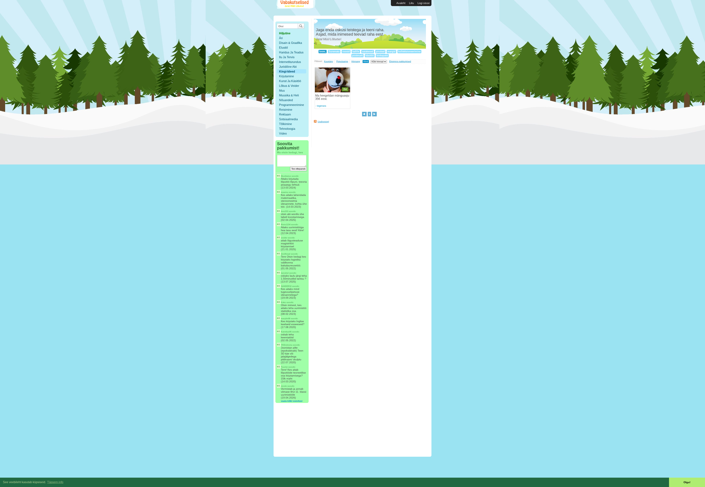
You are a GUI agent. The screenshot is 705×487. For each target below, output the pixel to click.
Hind (365, 61)
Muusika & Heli (289, 95)
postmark (357, 55)
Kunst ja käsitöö (290, 81)
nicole (284, 386)
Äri (281, 38)
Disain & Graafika (290, 42)
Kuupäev (328, 61)
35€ (345, 89)
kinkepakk (382, 55)
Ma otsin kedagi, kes (290, 152)
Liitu (411, 3)
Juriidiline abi (288, 66)
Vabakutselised (295, 8)
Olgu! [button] (687, 482)
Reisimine (285, 109)
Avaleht (400, 3)
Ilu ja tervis (286, 57)
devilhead (285, 254)
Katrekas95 (286, 332)
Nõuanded (286, 100)
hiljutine (284, 33)
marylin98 (285, 318)
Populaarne (342, 61)
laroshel (285, 273)
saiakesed (367, 51)
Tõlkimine (285, 124)
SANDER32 (286, 286)
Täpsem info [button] (55, 482)
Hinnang (355, 61)
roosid (346, 51)
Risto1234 (285, 224)
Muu (282, 90)
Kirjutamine (286, 76)
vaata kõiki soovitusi (291, 401)
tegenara (321, 105)
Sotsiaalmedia (288, 119)
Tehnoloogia (287, 128)
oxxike (284, 238)
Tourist (284, 367)
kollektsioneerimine (409, 51)
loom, (323, 51)
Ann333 (284, 211)
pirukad (380, 51)
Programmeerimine (291, 104)
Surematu (334, 51)
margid (391, 51)
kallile (356, 51)
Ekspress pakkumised (400, 61)
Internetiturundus (290, 62)
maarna (284, 192)
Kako (283, 302)
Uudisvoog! (323, 121)
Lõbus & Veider (289, 85)
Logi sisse (423, 3)
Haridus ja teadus (291, 52)
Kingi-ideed (287, 71)
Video (283, 133)
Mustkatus (286, 176)
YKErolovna (286, 345)
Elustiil (283, 47)
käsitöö (370, 55)
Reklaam (285, 114)
